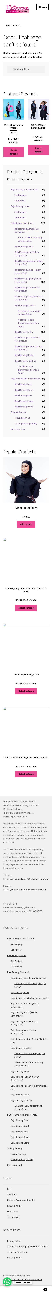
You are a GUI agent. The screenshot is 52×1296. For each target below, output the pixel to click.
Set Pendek (20, 200)
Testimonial (13, 1216)
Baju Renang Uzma (23, 406)
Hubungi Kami (14, 1205)
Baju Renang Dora (23, 384)
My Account (12, 1211)
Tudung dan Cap (22, 417)
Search (26, 1291)
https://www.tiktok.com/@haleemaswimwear (26, 878)
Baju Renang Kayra (23, 401)
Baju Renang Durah (23, 389)
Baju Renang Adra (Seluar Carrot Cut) (29, 977)
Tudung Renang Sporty (25, 423)
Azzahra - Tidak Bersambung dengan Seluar (28, 323)
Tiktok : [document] (26, 877)
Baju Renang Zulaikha (25, 360)
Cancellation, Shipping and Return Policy (27, 1246)
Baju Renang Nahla (23, 355)
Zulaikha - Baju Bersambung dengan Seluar (28, 369)
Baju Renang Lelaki (20, 206)
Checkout (11, 1194)
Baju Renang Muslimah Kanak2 (26, 378)
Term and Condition (17, 1252)
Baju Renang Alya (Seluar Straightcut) (29, 997)
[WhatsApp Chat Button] (7, 1281)
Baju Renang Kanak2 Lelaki (24, 189)
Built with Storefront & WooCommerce (22, 1279)
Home (8, 25)
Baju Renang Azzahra (24, 305)
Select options (14, 151)
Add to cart (26, 524)
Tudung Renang (18, 412)
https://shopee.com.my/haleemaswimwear (24, 889)
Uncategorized (18, 428)
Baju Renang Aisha (23, 246)
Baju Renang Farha (23, 331)
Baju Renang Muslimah (22, 223)
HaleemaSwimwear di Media (21, 1200)
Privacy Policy (14, 1240)
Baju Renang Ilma (23, 395)
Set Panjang (20, 195)
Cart (9, 1188)
